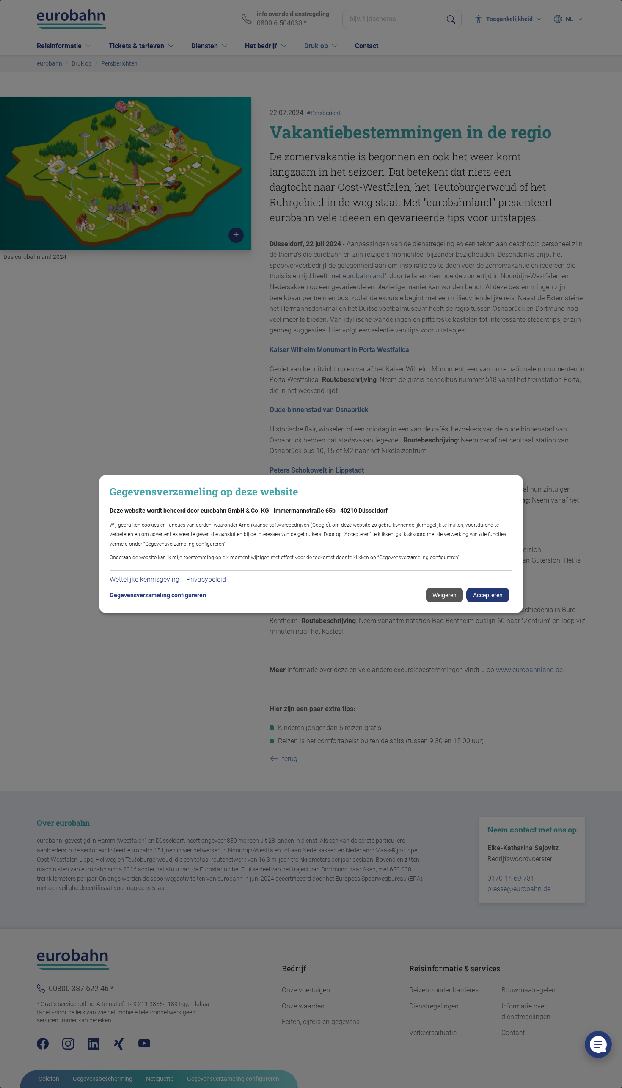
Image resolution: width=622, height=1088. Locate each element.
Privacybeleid (206, 579)
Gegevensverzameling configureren (158, 595)
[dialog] (311, 544)
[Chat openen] (598, 1044)
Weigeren (444, 595)
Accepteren (488, 595)
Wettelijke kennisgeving (144, 579)
